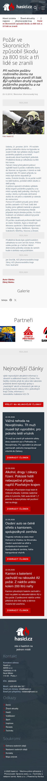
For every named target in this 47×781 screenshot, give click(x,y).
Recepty (9, 727)
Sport (8, 719)
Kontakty (9, 753)
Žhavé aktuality (27, 18)
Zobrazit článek (18, 457)
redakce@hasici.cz (29, 691)
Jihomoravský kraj (23, 21)
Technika (9, 730)
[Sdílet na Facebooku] (10, 300)
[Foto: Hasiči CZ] (23, 122)
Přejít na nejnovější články (23, 404)
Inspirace (9, 723)
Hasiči (8, 712)
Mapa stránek (11, 756)
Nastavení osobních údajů (16, 749)
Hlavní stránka (9, 18)
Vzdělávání (10, 715)
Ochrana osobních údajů (16, 745)
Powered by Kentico (35, 776)
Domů (8, 704)
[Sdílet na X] (15, 300)
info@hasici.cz (25, 689)
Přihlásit (42, 2)
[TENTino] (23, 334)
